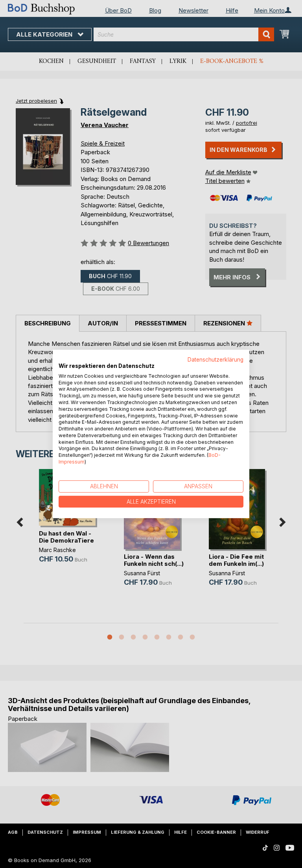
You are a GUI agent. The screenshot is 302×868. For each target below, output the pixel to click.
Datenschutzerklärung (215, 359)
